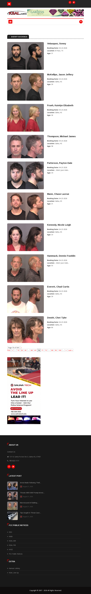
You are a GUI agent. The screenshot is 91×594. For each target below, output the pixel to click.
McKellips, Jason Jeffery (60, 74)
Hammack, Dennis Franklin (61, 256)
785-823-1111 (14, 461)
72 (46, 350)
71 (42, 350)
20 (22, 350)
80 (52, 350)
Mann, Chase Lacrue (58, 194)
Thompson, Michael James (61, 136)
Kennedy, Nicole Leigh (59, 225)
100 (59, 350)
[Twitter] (73, 2)
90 (56, 350)
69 (35, 350)
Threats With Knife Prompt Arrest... (32, 493)
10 (18, 350)
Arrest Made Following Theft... (30, 483)
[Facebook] (70, 2)
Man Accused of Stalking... (29, 503)
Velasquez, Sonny (56, 43)
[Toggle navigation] (9, 4)
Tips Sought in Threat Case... (30, 513)
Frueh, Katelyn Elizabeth (60, 105)
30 (25, 350)
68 (32, 350)
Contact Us (11, 452)
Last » (70, 350)
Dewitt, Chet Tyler (57, 317)
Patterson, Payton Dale (59, 163)
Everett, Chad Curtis (58, 286)
